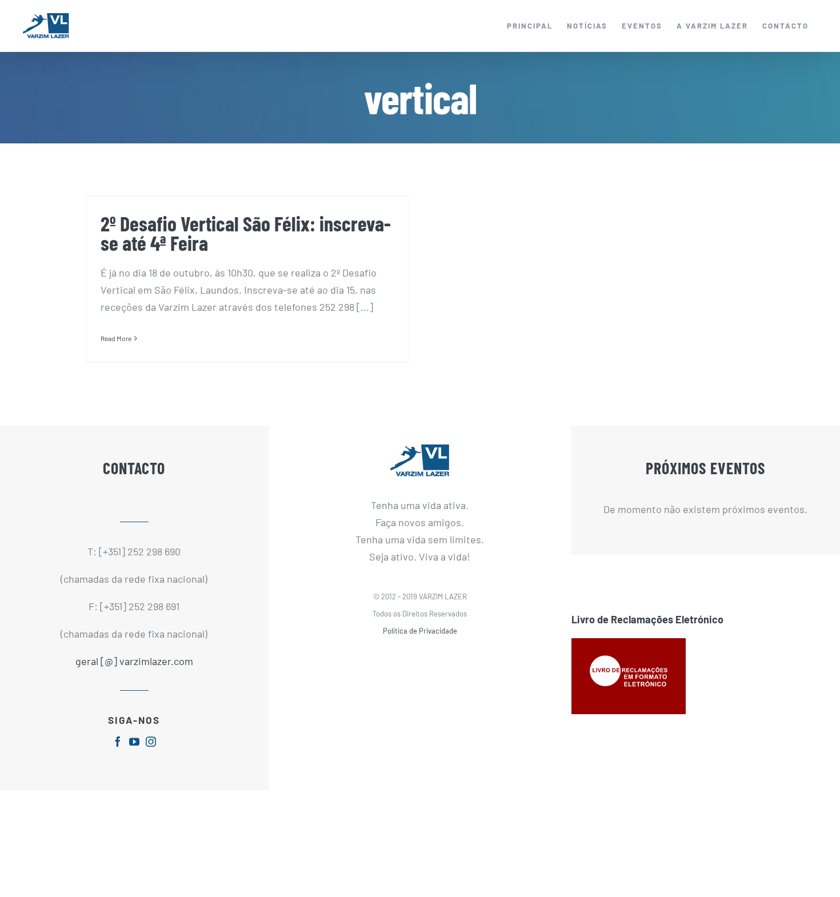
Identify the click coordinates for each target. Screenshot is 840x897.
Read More (116, 338)
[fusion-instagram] (151, 741)
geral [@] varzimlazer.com (134, 661)
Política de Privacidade (420, 630)
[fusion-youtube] (134, 741)
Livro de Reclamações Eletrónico (647, 619)
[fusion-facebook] (118, 741)
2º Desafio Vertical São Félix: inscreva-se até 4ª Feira (246, 233)
